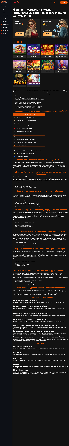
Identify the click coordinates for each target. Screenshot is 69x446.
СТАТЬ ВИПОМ (48, 34)
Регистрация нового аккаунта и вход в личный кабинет (27, 101)
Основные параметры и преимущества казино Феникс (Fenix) (28, 97)
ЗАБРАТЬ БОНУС (20, 34)
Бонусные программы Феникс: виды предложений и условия (28, 102)
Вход (55, 2)
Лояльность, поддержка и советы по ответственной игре (27, 107)
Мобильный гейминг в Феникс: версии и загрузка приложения (28, 106)
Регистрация (64, 2)
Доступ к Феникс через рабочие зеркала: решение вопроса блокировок (30, 99)
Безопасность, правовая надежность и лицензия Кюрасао (27, 98)
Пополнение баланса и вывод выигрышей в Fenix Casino (27, 103)
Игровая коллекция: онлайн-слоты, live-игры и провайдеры (28, 104)
